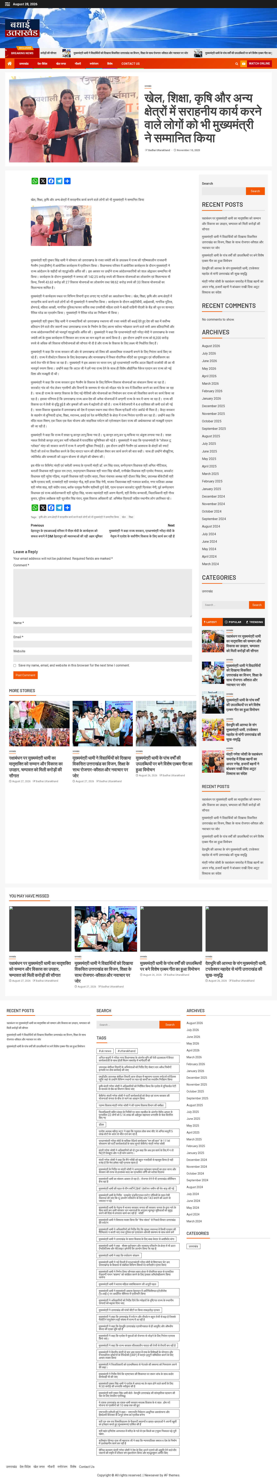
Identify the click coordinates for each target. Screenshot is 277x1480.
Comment (21, 565)
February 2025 (212, 481)
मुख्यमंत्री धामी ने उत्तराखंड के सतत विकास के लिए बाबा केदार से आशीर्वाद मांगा (136, 1239)
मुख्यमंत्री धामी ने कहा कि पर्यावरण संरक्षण (119, 1255)
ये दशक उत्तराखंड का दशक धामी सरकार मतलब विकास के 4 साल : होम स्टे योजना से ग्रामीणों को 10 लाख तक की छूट (134, 1404)
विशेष (110, 63)
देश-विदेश (42, 63)
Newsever (151, 1475)
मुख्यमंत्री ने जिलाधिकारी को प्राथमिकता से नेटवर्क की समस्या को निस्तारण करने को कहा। (138, 1366)
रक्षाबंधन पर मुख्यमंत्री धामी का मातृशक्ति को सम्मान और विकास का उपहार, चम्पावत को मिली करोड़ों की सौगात (231, 223)
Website (19, 651)
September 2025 (214, 429)
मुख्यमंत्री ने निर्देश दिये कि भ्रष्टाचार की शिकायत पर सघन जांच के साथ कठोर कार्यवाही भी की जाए (136, 1375)
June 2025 (209, 451)
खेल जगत (61, 63)
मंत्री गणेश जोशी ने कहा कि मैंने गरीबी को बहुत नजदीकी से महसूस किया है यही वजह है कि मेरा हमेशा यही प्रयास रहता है (136, 1161)
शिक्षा (131, 517)
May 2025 (209, 459)
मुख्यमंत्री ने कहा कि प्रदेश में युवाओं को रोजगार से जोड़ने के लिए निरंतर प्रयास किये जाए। (137, 1337)
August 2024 (211, 526)
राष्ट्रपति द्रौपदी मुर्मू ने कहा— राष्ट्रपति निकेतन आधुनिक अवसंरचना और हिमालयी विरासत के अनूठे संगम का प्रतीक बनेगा (134, 1413)
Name (18, 623)
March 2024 (210, 564)
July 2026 (209, 353)
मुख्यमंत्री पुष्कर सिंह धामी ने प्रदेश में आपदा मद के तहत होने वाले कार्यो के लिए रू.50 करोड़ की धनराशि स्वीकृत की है (136, 1385)
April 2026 (209, 376)
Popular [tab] (235, 622)
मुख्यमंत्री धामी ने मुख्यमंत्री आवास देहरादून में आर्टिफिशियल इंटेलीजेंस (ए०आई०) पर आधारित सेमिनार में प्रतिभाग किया (132, 1292)
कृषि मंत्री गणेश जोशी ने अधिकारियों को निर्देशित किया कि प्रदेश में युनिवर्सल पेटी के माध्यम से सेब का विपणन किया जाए (137, 1088)
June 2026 (209, 361)
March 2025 (210, 474)
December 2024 (213, 496)
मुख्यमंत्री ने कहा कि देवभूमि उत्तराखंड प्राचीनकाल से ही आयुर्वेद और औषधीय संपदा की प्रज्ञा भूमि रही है (136, 1328)
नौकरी (78, 63)
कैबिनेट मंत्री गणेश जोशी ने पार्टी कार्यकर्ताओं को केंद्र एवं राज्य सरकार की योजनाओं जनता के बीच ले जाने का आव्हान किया (134, 1097)
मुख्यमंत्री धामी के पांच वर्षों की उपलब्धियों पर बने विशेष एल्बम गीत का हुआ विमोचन (199, 53)
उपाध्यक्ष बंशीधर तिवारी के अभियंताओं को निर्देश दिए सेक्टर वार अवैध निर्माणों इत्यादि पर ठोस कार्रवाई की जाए (135, 1069)
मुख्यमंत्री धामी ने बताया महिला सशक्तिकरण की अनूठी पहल (127, 1284)
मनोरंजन (94, 63)
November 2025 (213, 414)
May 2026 (209, 369)
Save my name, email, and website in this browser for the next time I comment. (74, 665)
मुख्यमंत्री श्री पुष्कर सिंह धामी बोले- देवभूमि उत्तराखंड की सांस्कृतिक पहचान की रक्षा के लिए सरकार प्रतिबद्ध (137, 1394)
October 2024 (211, 511)
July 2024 (209, 534)
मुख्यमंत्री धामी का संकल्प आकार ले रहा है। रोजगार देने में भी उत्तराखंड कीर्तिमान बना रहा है (137, 1180)
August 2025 (211, 436)
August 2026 (211, 346)
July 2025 (209, 444)
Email (18, 637)
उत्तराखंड (24, 63)
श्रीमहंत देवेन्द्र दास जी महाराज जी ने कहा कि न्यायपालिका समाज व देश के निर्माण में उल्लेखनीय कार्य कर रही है (138, 1442)
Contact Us (130, 63)
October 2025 (211, 421)
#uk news (105, 1051)
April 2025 (209, 466)
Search (207, 183)
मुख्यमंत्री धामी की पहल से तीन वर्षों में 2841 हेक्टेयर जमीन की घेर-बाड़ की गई (136, 1188)
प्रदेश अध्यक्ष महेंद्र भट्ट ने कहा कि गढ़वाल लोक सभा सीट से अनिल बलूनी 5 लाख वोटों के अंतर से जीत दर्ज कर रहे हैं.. (136, 1133)
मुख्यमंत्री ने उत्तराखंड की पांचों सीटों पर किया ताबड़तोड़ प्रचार (129, 1310)
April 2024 (209, 556)
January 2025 (211, 489)
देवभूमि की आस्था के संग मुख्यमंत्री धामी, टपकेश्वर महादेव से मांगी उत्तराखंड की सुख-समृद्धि (243, 732)
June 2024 (209, 541)
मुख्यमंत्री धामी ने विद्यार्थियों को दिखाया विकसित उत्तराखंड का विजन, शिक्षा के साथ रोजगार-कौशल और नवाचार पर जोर (85, 53)
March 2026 (210, 384)
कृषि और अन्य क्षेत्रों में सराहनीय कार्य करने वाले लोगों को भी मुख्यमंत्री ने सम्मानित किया (79, 517)
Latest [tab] (211, 622)
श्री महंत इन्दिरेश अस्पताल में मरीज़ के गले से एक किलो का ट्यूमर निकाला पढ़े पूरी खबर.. (137, 1432)
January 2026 (211, 398)
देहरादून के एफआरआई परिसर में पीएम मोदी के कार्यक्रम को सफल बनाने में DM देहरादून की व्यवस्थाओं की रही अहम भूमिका (67, 530)
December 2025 (213, 406)
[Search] (236, 64)
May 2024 (209, 549)
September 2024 (214, 519)
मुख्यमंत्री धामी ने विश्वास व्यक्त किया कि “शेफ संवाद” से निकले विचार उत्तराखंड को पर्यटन (137, 1221)
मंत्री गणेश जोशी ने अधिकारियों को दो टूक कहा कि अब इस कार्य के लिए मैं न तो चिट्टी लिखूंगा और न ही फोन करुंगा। (136, 1152)
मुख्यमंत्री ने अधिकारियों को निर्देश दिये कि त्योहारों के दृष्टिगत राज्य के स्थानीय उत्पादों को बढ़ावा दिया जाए (136, 1302)
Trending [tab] (256, 622)
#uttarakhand (126, 1051)
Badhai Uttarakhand (159, 150)
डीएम (101, 1124)
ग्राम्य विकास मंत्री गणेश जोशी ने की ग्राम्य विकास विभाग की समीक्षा (131, 1105)
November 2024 (213, 504)
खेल (124, 517)
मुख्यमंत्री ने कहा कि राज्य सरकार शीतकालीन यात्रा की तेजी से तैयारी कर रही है (137, 1345)
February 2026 (212, 391)
